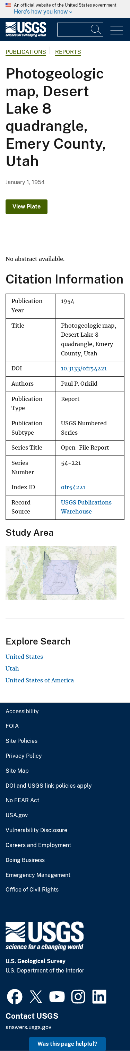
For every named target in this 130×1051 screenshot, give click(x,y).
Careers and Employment (38, 845)
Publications (26, 52)
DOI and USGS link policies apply (49, 786)
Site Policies (21, 741)
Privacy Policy (24, 756)
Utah (12, 668)
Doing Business (25, 860)
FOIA (12, 726)
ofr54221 (73, 487)
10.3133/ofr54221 (84, 368)
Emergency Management (38, 875)
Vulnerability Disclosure (36, 830)
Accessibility (22, 711)
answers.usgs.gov (28, 1027)
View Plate (26, 206)
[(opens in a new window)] (15, 995)
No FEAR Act (22, 800)
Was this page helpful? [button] (67, 1044)
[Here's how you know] (65, 9)
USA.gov (17, 815)
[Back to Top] (105, 1026)
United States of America (40, 680)
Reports (68, 52)
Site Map (17, 771)
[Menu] (116, 30)
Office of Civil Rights (32, 890)
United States (24, 656)
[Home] (26, 35)
